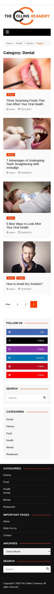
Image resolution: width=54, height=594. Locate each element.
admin (12, 109)
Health (20, 278)
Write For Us (10, 528)
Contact (7, 535)
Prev (8, 304)
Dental (11, 94)
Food (9, 433)
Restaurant (12, 454)
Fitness (10, 426)
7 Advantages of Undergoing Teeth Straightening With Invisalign (25, 164)
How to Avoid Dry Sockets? (25, 284)
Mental (10, 447)
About (6, 521)
